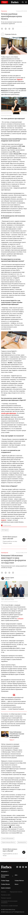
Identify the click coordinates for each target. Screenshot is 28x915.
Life (16, 875)
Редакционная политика (16, 892)
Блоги (16, 884)
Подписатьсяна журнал (4, 2)
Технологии (4, 11)
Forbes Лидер (5, 880)
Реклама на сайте (5, 895)
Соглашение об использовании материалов (9, 901)
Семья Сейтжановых (7, 838)
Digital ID (3, 520)
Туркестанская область (8, 842)
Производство (4, 552)
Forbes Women (5, 884)
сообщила (20, 618)
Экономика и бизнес (5, 876)
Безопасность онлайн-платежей (9, 905)
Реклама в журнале (6, 898)
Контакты (3, 892)
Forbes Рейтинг (19, 880)
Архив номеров (5, 888)
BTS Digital (5, 530)
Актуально (4, 871)
